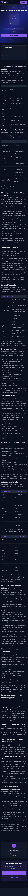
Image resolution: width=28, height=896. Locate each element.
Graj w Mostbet (14, 35)
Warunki (15, 893)
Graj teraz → (23, 2)
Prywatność (9, 893)
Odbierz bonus (14, 877)
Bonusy (5, 52)
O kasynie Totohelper (8, 50)
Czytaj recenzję (14, 39)
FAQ (5, 57)
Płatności (6, 55)
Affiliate (19, 893)
